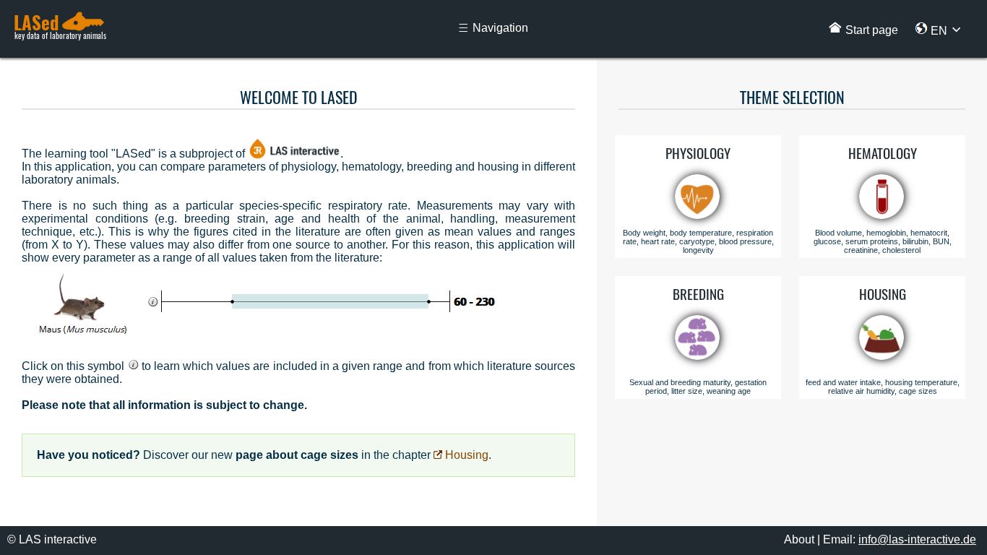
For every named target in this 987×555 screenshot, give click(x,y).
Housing (465, 455)
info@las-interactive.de (917, 539)
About (799, 539)
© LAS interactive (52, 539)
